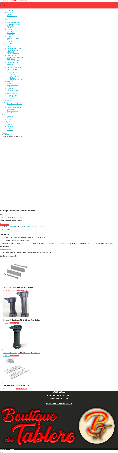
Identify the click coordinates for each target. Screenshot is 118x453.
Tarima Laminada (12, 55)
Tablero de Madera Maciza (15, 48)
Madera (5, 45)
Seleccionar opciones (20, 290)
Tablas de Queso (12, 126)
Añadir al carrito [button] (14, 323)
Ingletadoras (11, 109)
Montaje (12, 74)
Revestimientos (11, 123)
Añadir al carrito (4, 225)
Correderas (10, 71)
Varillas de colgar (12, 97)
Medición (10, 81)
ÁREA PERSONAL (9, 11)
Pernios (9, 118)
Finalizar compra (12, 16)
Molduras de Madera (13, 60)
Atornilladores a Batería (14, 104)
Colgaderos (10, 31)
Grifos (9, 36)
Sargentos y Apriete (16, 79)
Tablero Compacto (12, 62)
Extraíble (36, 226)
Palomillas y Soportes (13, 90)
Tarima (12, 78)
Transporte (10, 88)
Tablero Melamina (12, 50)
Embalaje (10, 83)
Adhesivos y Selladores (14, 67)
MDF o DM (10, 52)
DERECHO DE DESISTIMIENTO (59, 404)
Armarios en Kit (12, 95)
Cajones (9, 29)
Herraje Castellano (12, 85)
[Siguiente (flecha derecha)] (2, 452)
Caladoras (10, 105)
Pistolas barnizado (12, 111)
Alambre (26, 226)
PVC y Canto (11, 59)
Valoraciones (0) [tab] (7, 231)
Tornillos (9, 86)
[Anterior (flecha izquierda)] (0, 452)
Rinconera (42, 226)
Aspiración (10, 26)
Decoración (10, 99)
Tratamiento (10, 64)
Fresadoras (10, 112)
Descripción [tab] (6, 229)
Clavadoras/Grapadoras (14, 107)
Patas (8, 40)
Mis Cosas (10, 130)
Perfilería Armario (12, 93)
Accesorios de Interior (14, 24)
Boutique (6, 19)
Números (9, 125)
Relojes (9, 128)
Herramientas (14, 76)
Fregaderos (10, 34)
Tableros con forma (13, 53)
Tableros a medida (12, 47)
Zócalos (9, 43)
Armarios (6, 92)
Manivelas (10, 116)
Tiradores (10, 41)
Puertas (5, 114)
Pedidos (9, 14)
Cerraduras (10, 119)
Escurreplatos (11, 33)
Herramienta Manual (13, 73)
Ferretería (6, 66)
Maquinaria (7, 102)
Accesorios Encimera (13, 22)
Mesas (9, 100)
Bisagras (9, 28)
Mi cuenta (10, 12)
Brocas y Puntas (12, 69)
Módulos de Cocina (13, 38)
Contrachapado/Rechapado (15, 57)
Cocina (5, 21)
